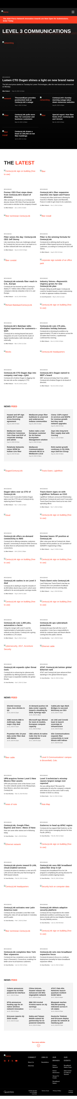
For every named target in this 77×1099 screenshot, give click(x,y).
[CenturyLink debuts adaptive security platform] (54, 886)
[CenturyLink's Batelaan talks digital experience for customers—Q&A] (18, 305)
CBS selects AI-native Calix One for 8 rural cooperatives (38, 736)
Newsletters (45, 1062)
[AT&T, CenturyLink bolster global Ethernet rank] (47, 646)
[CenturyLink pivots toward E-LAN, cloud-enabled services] (12, 844)
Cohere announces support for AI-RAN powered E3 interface (16, 990)
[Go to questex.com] (9, 1091)
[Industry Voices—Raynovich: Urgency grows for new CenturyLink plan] (56, 262)
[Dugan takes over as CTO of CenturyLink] (13, 470)
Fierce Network (55, 1066)
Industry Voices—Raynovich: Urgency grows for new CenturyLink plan (54, 283)
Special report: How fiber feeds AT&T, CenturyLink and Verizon (63, 117)
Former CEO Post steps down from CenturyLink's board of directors (18, 194)
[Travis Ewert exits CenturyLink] (56, 561)
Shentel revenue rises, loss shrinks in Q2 (16, 708)
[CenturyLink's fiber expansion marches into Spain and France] (43, 171)
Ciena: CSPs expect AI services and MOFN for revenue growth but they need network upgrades (60, 419)
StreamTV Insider (56, 1077)
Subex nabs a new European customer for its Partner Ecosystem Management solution (38, 435)
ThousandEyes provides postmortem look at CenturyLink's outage (25, 100)
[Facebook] (9, 1061)
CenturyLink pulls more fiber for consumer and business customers (25, 117)
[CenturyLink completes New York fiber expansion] (17, 931)
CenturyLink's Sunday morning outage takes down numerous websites (63, 100)
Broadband (6, 77)
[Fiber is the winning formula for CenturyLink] (45, 216)
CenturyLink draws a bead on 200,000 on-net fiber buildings (25, 133)
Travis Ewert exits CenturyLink (54, 581)
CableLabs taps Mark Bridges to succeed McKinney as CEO (60, 708)
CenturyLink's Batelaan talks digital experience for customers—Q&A (20, 328)
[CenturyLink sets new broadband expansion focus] (56, 932)
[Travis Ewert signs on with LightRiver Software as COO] (51, 470)
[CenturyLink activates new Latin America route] (16, 886)
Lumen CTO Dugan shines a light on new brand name (38, 80)
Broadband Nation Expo (68, 1066)
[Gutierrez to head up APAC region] (45, 804)
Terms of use (45, 1090)
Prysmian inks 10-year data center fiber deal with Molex (16, 736)
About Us (31, 1062)
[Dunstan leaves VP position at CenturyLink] (56, 516)
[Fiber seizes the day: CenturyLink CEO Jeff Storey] (17, 216)
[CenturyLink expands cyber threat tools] (20, 647)
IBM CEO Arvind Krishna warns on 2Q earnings (38, 1004)
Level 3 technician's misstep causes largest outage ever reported (53, 780)
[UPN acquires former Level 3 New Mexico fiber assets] (9, 757)
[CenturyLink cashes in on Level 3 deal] (20, 561)
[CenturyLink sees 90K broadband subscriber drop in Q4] (56, 845)
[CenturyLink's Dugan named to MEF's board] (52, 351)
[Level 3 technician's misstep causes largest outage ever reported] (56, 759)
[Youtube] (16, 1061)
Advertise (31, 1066)
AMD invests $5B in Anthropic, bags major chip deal (15, 722)
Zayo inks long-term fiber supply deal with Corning (60, 433)
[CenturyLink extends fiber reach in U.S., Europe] (10, 260)
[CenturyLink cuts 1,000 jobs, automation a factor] (20, 603)
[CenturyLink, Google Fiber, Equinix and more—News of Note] (10, 804)
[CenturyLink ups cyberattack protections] (56, 603)
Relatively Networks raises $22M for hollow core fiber (15, 449)
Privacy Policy (57, 1090)
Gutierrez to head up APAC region (56, 825)
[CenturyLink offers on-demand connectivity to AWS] (7, 515)
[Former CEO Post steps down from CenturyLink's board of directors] (20, 172)
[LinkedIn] (5, 1061)
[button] (72, 12)
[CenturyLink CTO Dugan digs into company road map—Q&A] (7, 351)
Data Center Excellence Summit (68, 1072)
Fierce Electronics (56, 1071)
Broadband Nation (56, 1082)
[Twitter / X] (12, 1061)
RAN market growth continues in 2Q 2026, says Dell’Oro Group (60, 449)
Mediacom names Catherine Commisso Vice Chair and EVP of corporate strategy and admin (16, 435)
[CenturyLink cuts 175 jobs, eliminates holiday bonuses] (56, 306)
